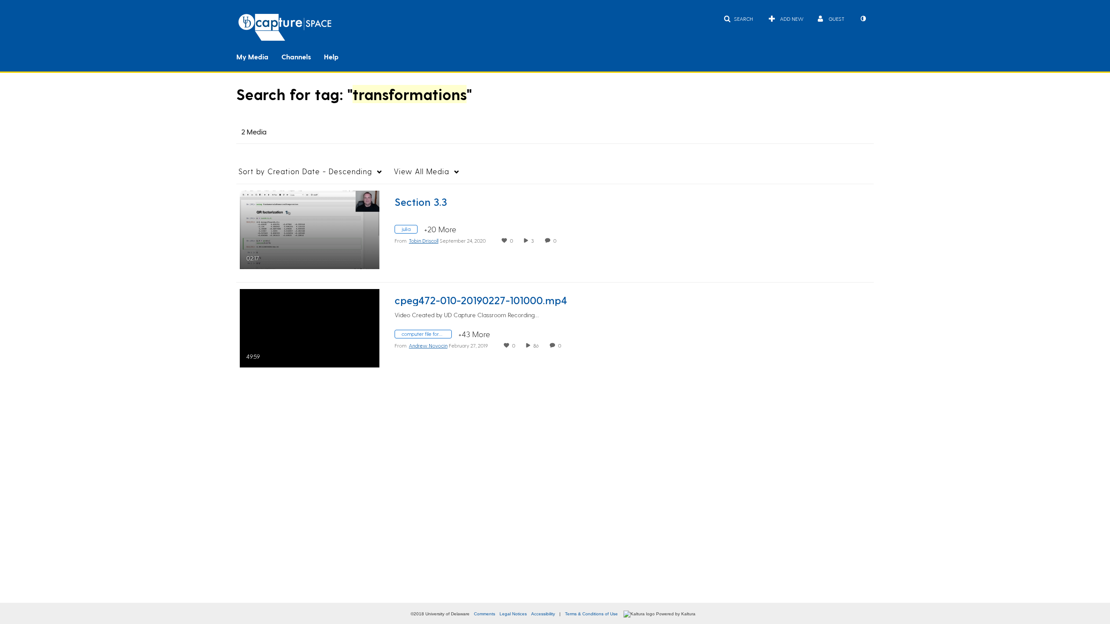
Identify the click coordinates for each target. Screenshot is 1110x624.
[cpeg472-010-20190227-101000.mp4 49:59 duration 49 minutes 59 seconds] (309, 327)
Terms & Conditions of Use (591, 613)
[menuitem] (258, 56)
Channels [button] (296, 56)
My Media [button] (252, 56)
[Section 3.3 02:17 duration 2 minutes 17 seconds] (309, 228)
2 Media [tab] (254, 131)
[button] (738, 18)
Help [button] (331, 56)
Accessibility (543, 613)
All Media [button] (421, 171)
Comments (484, 613)
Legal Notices (513, 613)
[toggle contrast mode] (863, 18)
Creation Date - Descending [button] (305, 171)
